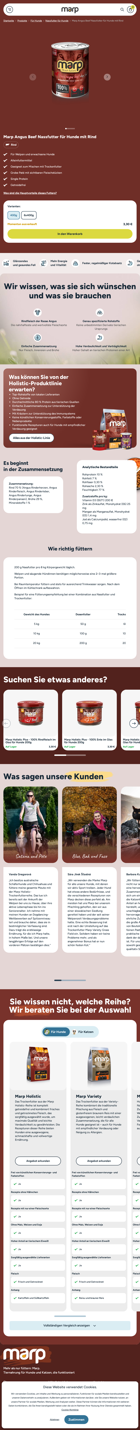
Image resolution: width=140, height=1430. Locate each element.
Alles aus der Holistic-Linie (31, 438)
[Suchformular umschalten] (122, 9)
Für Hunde (36, 20)
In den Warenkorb (70, 234)
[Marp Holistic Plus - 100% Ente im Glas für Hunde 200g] (89, 712)
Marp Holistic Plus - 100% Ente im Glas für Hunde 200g (88, 741)
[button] (107, 77)
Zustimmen (76, 1419)
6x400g (29, 215)
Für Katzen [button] (85, 1032)
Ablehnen (54, 1419)
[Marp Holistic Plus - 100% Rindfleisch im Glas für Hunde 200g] (30, 712)
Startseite (8, 20)
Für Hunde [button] (58, 1032)
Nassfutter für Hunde (56, 20)
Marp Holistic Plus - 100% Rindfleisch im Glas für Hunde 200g (30, 741)
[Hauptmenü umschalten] (9, 9)
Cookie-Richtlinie (70, 1410)
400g (13, 215)
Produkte (22, 20)
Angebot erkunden (38, 1161)
